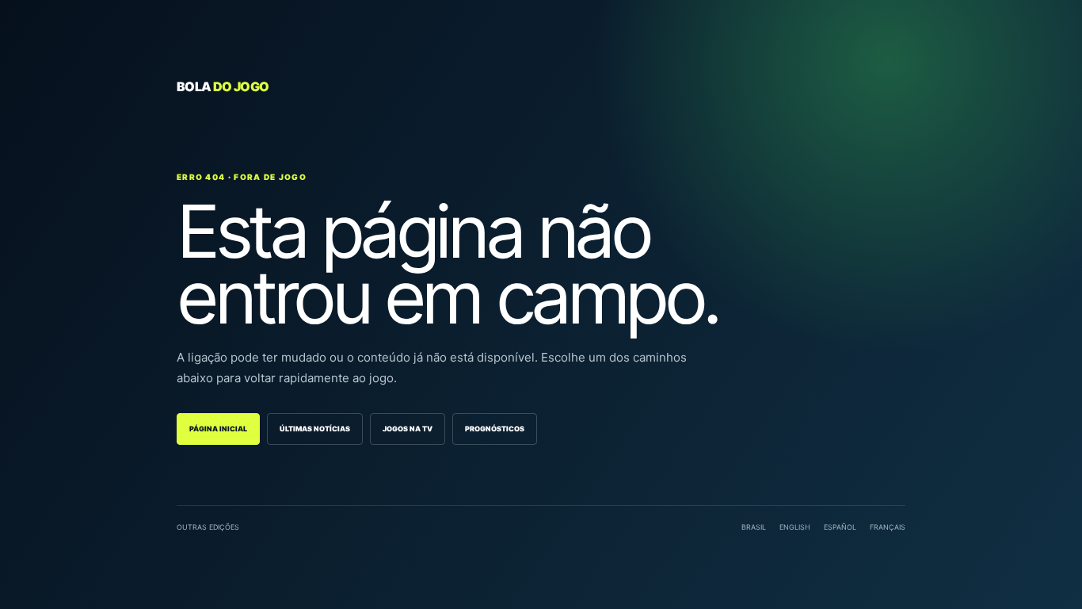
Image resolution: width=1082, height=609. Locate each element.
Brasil (753, 527)
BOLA (223, 86)
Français (887, 527)
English (794, 527)
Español (840, 527)
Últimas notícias (315, 428)
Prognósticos (494, 428)
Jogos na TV (407, 428)
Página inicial (218, 428)
